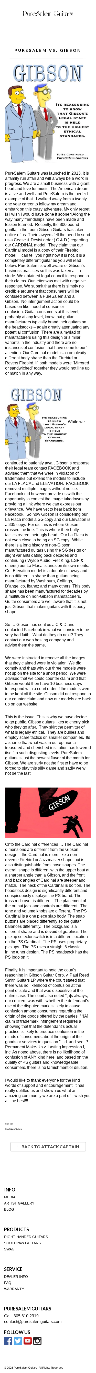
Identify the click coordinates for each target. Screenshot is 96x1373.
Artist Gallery (19, 1203)
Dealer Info (16, 1277)
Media (9, 1197)
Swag (9, 1249)
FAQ (7, 1283)
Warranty (14, 1289)
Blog (9, 1209)
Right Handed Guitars (26, 1237)
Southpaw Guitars (22, 1243)
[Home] (47, 13)
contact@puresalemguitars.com (32, 1321)
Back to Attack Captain (50, 1146)
